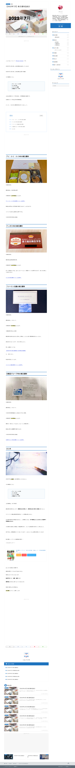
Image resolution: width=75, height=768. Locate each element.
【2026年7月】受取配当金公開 (13, 670)
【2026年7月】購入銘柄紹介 (12, 667)
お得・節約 (61, 47)
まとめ (13, 128)
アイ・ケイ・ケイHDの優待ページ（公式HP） (15, 201)
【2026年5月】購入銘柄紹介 (12, 679)
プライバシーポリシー (8, 766)
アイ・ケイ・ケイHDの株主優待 (19, 119)
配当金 (61, 40)
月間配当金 (61, 43)
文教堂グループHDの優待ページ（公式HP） (15, 439)
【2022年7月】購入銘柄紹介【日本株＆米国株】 (16, 350)
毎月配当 (61, 42)
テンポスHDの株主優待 (17, 121)
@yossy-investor (19, 60)
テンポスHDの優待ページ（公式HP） (14, 277)
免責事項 (15, 766)
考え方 (61, 58)
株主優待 (61, 35)
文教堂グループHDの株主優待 (18, 126)
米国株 (61, 52)
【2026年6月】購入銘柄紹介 (12, 673)
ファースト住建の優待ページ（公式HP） (14, 364)
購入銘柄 (61, 55)
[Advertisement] (26, 50)
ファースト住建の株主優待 (18, 124)
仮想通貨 (61, 61)
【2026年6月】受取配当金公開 (13, 676)
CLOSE (41, 115)
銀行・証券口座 (61, 64)
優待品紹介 (61, 37)
